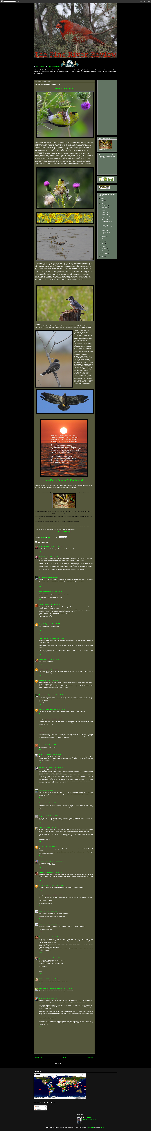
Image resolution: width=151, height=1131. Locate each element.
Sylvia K (41, 577)
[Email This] (59, 537)
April (103, 246)
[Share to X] (63, 537)
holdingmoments (43, 861)
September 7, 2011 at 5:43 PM (51, 911)
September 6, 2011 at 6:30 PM (55, 767)
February (105, 251)
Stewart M (42, 827)
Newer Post (38, 1057)
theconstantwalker (44, 709)
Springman (42, 767)
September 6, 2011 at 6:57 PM (50, 790)
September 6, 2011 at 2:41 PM (55, 694)
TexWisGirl (42, 546)
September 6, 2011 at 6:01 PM (53, 754)
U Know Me (42, 631)
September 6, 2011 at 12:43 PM (54, 591)
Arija (40, 556)
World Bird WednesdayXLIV (107, 221)
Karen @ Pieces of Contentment (47, 988)
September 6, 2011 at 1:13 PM (58, 638)
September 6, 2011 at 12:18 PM (50, 556)
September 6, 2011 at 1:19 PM (51, 659)
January (104, 253)
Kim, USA (41, 624)
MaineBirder (42, 591)
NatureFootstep (43, 694)
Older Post (90, 1057)
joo (40, 745)
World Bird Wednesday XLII (106, 232)
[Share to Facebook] (64, 537)
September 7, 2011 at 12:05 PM (54, 872)
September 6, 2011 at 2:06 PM (52, 680)
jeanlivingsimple (43, 885)
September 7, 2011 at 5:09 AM (49, 846)
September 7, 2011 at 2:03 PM (54, 895)
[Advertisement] (106, 107)
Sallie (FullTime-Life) (45, 638)
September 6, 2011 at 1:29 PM (52, 669)
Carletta (41, 604)
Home (64, 1057)
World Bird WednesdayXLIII (107, 227)
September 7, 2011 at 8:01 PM (53, 958)
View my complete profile (89, 1119)
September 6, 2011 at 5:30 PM (49, 745)
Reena (41, 978)
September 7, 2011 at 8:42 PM (50, 978)
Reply (40, 551)
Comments (39, 1109)
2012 (102, 200)
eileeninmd (42, 754)
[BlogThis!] (61, 537)
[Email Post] (56, 537)
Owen (40, 998)
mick (40, 790)
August (104, 236)
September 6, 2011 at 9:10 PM (50, 816)
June (103, 241)
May (103, 243)
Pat (40, 803)
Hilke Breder (42, 872)
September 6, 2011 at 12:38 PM (52, 577)
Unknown (41, 669)
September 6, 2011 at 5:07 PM (52, 732)
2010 (102, 256)
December (105, 205)
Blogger (102, 1127)
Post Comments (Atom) (68, 1063)
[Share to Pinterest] (66, 537)
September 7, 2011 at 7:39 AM (56, 861)
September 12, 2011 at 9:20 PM (51, 998)
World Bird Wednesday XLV (106, 216)
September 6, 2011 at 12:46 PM (52, 604)
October (104, 210)
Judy (40, 816)
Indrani (41, 659)
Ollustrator (91, 1127)
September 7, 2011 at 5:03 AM (52, 827)
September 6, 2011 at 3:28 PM (54, 719)
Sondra (41, 937)
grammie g (42, 958)
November (105, 207)
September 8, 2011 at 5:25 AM (64, 988)
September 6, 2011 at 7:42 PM (49, 803)
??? (40, 846)
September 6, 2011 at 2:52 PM (57, 709)
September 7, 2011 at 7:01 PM (51, 924)
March (104, 248)
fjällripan (41, 732)
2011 (102, 203)
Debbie (41, 911)
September (105, 212)
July (103, 239)
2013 (102, 198)
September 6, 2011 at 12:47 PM (53, 624)
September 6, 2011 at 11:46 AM (54, 546)
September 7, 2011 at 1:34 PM (56, 885)
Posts (37, 1106)
